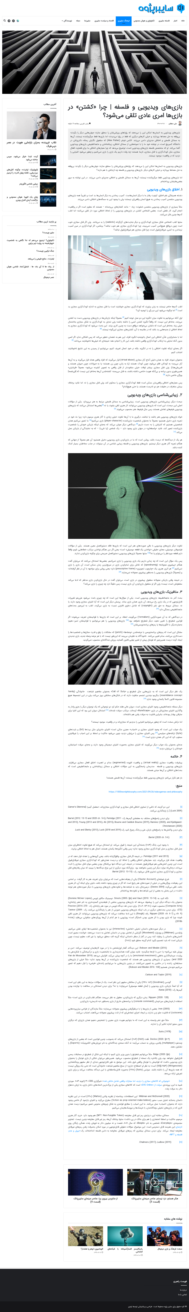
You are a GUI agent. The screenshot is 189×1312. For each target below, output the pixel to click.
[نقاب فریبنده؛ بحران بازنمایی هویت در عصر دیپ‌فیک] (31, 125)
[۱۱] (181, 982)
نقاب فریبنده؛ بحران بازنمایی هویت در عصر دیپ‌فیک (31, 144)
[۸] (181, 929)
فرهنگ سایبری (123, 20)
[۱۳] (180, 1009)
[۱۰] (181, 974)
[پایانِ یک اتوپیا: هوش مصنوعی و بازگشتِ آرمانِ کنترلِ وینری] (48, 201)
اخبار (175, 20)
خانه (183, 20)
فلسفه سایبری (164, 20)
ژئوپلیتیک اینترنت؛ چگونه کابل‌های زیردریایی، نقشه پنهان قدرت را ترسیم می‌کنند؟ (22, 173)
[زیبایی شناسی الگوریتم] (48, 187)
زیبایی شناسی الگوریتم (28, 183)
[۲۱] (180, 1142)
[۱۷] (180, 1054)
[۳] (181, 837)
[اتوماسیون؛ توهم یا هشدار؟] (85, 1236)
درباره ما (183, 1290)
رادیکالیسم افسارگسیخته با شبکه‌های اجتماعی (125, 1250)
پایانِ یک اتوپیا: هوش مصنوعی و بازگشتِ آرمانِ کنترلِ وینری (22, 198)
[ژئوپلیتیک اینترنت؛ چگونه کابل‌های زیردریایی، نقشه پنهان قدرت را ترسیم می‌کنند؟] (48, 173)
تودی (130, 1306)
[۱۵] (180, 1031)
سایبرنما (87, 20)
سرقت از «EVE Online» (151, 1085)
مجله (78, 20)
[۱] (181, 807)
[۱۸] (180, 1081)
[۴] (181, 845)
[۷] (181, 898)
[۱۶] (180, 1039)
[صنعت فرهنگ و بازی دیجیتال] (164, 1236)
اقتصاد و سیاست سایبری (104, 20)
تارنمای (179, 1127)
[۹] (181, 948)
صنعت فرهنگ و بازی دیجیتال (170, 1249)
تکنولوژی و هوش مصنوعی (144, 20)
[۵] (181, 856)
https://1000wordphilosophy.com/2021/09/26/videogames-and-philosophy (145, 792)
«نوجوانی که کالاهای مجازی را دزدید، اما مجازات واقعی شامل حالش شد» (141, 1081)
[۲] (181, 818)
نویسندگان (68, 20)
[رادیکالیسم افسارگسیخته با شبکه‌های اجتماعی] (125, 1236)
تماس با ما (182, 1294)
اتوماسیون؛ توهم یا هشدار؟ (92, 1249)
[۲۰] (180, 1115)
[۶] (181, 879)
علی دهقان (173, 123)
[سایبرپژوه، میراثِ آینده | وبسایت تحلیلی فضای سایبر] (162, 8)
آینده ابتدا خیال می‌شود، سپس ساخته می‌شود (22, 158)
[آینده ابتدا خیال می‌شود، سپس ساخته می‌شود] (48, 160)
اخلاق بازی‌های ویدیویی (163, 189)
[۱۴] (180, 1020)
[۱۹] (180, 1096)
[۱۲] (180, 997)
